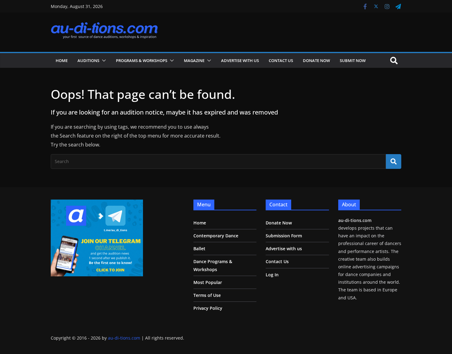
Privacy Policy (207, 308)
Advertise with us (240, 60)
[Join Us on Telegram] (97, 203)
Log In (272, 275)
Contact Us (281, 60)
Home (62, 60)
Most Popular (207, 282)
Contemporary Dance (215, 236)
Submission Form (284, 236)
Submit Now (353, 60)
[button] (102, 60)
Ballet (199, 248)
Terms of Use (207, 295)
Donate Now (316, 60)
